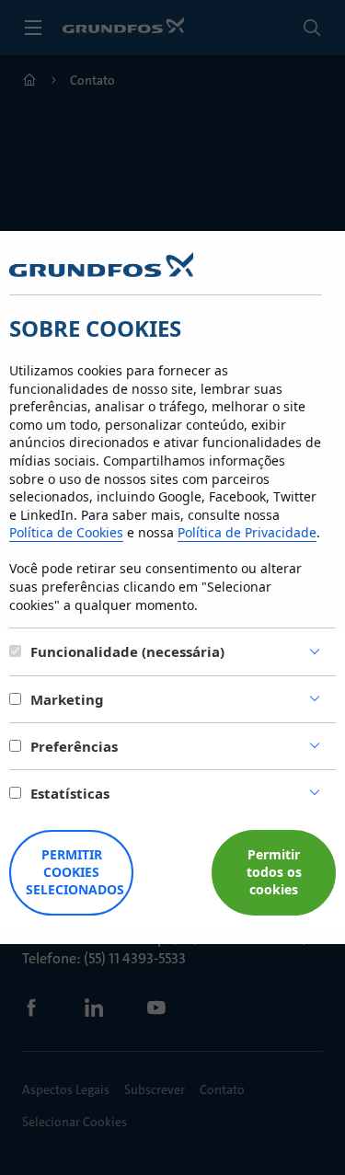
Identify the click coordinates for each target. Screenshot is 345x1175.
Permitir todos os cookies (274, 872)
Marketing (67, 699)
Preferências (74, 746)
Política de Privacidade (247, 532)
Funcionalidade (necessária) (127, 651)
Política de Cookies (66, 532)
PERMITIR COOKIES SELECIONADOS (75, 872)
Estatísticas (69, 793)
